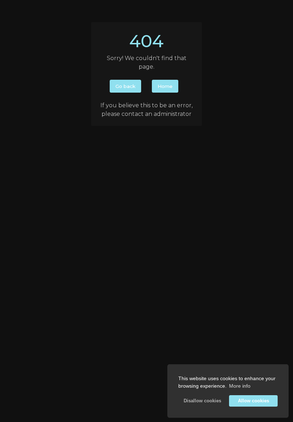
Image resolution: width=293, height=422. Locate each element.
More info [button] (239, 386)
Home (165, 86)
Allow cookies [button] (253, 400)
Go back (125, 86)
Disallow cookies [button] (202, 400)
